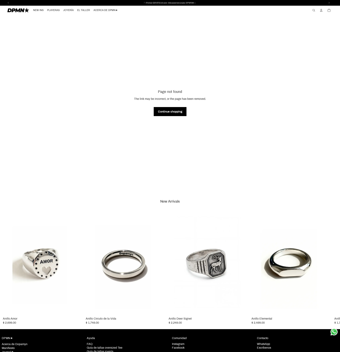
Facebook (178, 347)
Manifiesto (8, 348)
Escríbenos (264, 347)
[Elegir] (77, 310)
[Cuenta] (321, 10)
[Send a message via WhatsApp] (334, 332)
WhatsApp (263, 343)
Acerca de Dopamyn (14, 344)
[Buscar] (314, 10)
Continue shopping (170, 111)
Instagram (178, 343)
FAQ (89, 343)
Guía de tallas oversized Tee (104, 347)
